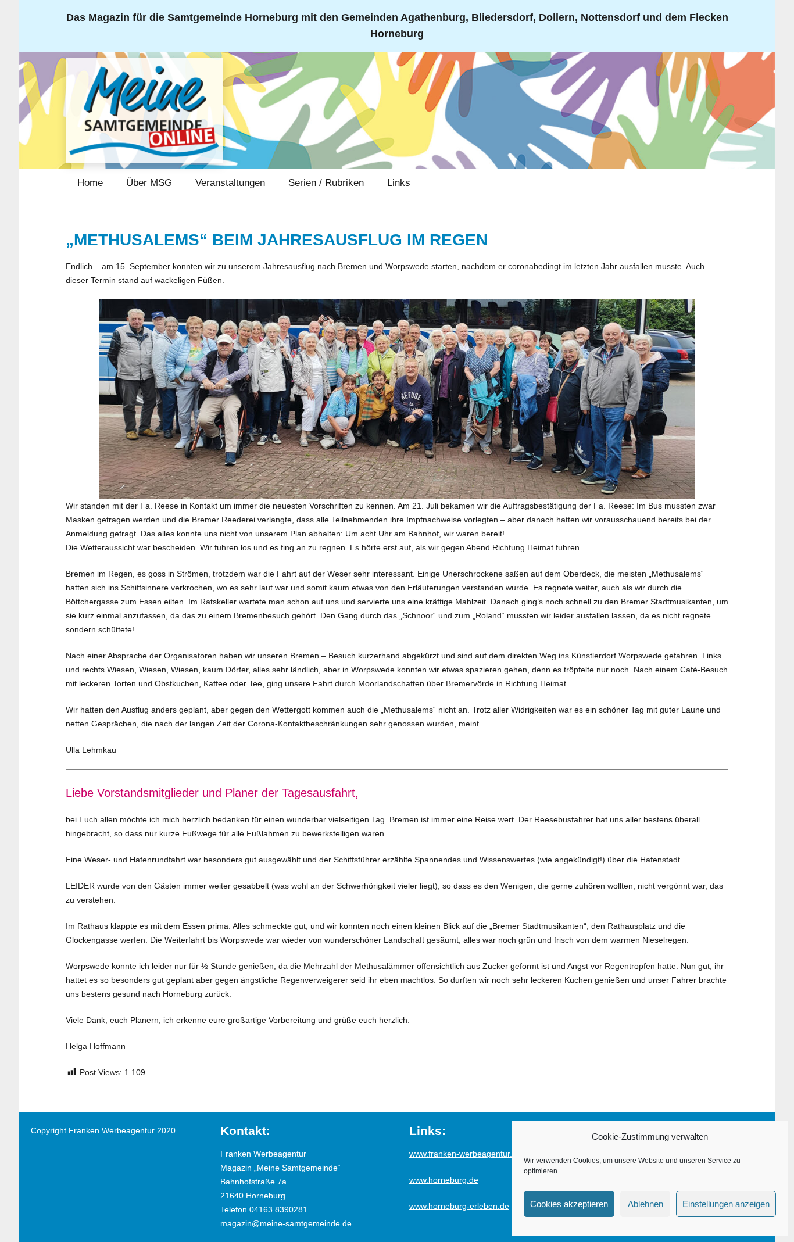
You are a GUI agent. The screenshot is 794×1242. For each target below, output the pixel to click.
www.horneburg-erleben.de (459, 1206)
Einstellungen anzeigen (726, 1204)
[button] (180, 183)
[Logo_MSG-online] (144, 110)
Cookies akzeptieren (569, 1204)
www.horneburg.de (443, 1179)
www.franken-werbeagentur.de (465, 1153)
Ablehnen (645, 1204)
